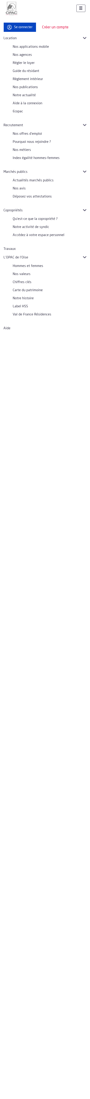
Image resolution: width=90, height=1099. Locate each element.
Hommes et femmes (28, 266)
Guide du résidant (26, 71)
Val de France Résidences (32, 314)
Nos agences (22, 55)
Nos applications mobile (31, 46)
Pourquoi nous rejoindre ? (32, 142)
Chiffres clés (22, 282)
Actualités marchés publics (33, 180)
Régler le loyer (24, 63)
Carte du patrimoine (28, 290)
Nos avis (19, 188)
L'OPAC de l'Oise (15, 257)
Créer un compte (55, 27)
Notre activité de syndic (31, 227)
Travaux (9, 249)
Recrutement (13, 125)
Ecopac (18, 111)
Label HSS (20, 306)
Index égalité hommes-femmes (36, 158)
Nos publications (25, 87)
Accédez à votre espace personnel (38, 235)
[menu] (80, 8)
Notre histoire (23, 298)
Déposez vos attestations (32, 196)
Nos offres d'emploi (27, 133)
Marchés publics (15, 172)
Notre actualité (24, 95)
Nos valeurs (21, 274)
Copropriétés (13, 210)
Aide (6, 328)
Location (10, 38)
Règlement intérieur (28, 79)
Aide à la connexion (27, 103)
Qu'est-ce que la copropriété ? (35, 219)
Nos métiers (22, 150)
